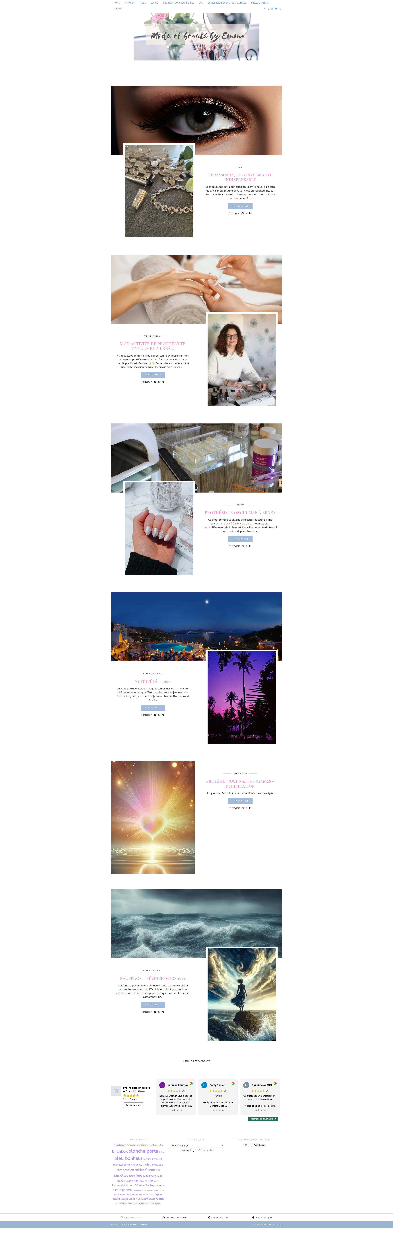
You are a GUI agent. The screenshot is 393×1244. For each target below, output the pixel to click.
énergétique (136, 1203)
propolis (157, 1190)
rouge (152, 1194)
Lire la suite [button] (176, 1110)
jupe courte (150, 1175)
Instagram (176, 1218)
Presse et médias (260, 3)
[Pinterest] (272, 9)
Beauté (154, 3)
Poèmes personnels (152, 674)
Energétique (240, 773)
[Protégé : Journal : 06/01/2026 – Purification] (153, 817)
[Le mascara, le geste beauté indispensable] (196, 120)
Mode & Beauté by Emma (133, 1225)
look (141, 1181)
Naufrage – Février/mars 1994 (153, 978)
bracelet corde (121, 1164)
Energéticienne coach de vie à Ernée (227, 3)
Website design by (267, 1225)
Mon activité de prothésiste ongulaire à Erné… (153, 346)
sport (159, 1194)
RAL (127, 1195)
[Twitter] (265, 9)
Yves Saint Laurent (147, 1198)
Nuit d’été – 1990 (153, 681)
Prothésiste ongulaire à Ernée (240, 512)
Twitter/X (132, 1218)
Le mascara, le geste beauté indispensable (240, 177)
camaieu (145, 1164)
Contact (118, 9)
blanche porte (143, 1151)
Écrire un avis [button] (133, 1105)
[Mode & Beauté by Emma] (196, 41)
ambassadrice (138, 1145)
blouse (147, 1159)
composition (125, 1170)
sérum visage (120, 1198)
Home (117, 3)
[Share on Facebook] (243, 213)
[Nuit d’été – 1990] (196, 626)
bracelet (157, 1159)
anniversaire (156, 1145)
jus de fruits (131, 1181)
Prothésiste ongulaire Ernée (178, 3)
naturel (157, 1181)
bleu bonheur (128, 1158)
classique (157, 1164)
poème (127, 1190)
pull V (116, 1195)
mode (149, 1181)
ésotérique (153, 1203)
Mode (143, 3)
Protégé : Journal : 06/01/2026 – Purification (240, 783)
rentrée (139, 1195)
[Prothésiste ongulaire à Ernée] (196, 458)
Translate (207, 1150)
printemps (136, 1190)
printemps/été (147, 1190)
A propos (130, 3)
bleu (161, 1151)
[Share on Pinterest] (250, 213)
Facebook (220, 1218)
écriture (121, 1203)
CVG (201, 3)
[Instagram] (268, 9)
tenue (132, 1198)
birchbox (120, 1151)
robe (145, 1194)
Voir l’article (240, 206)
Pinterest (263, 1218)
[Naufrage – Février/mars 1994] (196, 923)
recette (132, 1195)
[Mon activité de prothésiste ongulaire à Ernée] (196, 289)
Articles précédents (196, 1061)
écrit (161, 1198)
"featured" (120, 1145)
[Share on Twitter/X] (246, 213)
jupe (139, 1175)
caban (134, 1164)
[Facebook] (276, 9)
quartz (122, 1195)
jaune (132, 1175)
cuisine (139, 1170)
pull (162, 1190)
